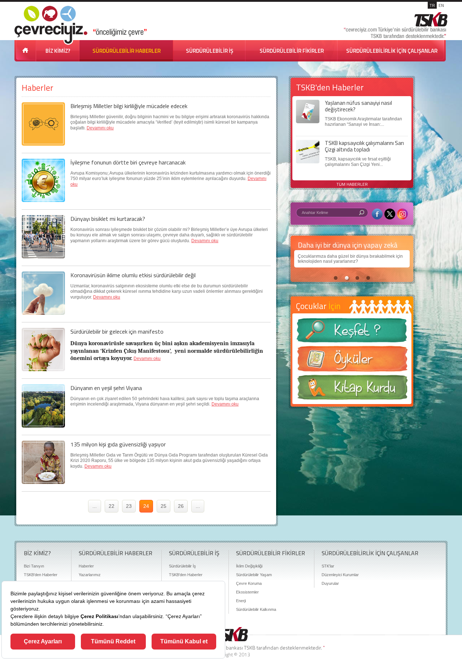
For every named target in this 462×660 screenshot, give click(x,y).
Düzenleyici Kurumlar (340, 575)
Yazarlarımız (90, 575)
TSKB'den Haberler (40, 575)
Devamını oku (100, 127)
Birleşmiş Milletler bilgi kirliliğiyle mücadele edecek (128, 106)
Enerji (241, 601)
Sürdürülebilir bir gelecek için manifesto (117, 331)
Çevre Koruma (249, 583)
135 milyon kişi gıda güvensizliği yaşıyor (118, 444)
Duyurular (330, 583)
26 (181, 506)
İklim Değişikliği (249, 566)
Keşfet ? (351, 332)
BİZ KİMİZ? (57, 51)
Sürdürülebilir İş (182, 566)
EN (441, 5)
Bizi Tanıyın (34, 566)
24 (146, 506)
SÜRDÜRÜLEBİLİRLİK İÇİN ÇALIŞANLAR (391, 51)
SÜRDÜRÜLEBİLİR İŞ (209, 51)
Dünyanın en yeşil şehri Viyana (106, 387)
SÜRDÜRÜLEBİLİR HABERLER (126, 51)
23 (129, 506)
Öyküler (351, 361)
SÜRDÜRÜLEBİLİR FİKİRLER (292, 51)
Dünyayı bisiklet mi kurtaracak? (107, 218)
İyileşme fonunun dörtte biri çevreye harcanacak (128, 162)
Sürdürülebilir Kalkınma (256, 609)
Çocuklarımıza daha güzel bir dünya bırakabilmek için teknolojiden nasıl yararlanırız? (350, 259)
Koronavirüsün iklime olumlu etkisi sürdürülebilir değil (133, 275)
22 (111, 506)
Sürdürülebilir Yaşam (254, 575)
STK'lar (328, 566)
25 (163, 506)
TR (432, 5)
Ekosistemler (247, 592)
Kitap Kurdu (351, 389)
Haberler (86, 566)
